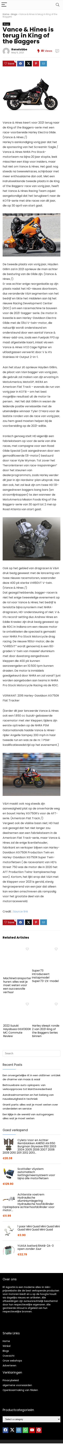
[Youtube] (32, 1430)
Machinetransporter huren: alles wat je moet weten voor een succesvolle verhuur (17, 985)
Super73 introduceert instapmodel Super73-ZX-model (45, 976)
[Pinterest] (38, 1430)
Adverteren (9, 1365)
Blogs (6, 24)
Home (6, 14)
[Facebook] (5, 1430)
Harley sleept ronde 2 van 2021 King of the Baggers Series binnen (45, 1031)
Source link (20, 911)
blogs (14, 14)
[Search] (57, 4)
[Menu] (4, 4)
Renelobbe (19, 49)
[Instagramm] (19, 1430)
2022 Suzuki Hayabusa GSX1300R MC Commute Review (17, 1031)
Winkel (6, 1346)
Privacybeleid (11, 1380)
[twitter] (12, 1430)
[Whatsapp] (25, 1430)
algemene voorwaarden (17, 1385)
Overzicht (9, 1356)
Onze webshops (12, 1360)
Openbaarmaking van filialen (20, 1390)
